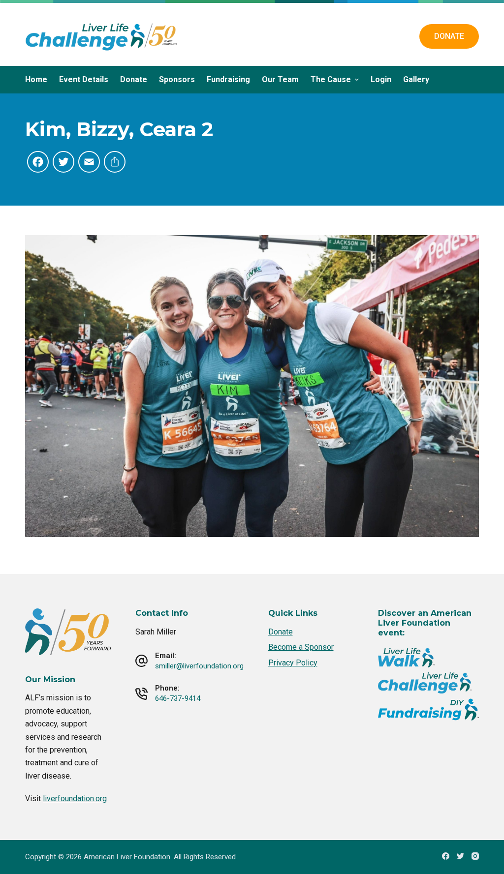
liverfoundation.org (75, 798)
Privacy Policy (292, 662)
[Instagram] (475, 856)
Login (381, 79)
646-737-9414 (177, 698)
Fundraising (228, 79)
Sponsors (177, 79)
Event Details (83, 79)
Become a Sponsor (301, 647)
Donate (133, 79)
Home (36, 79)
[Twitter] (460, 856)
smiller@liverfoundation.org (199, 666)
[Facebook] (445, 856)
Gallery (416, 79)
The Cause (331, 79)
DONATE (449, 36)
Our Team (280, 79)
